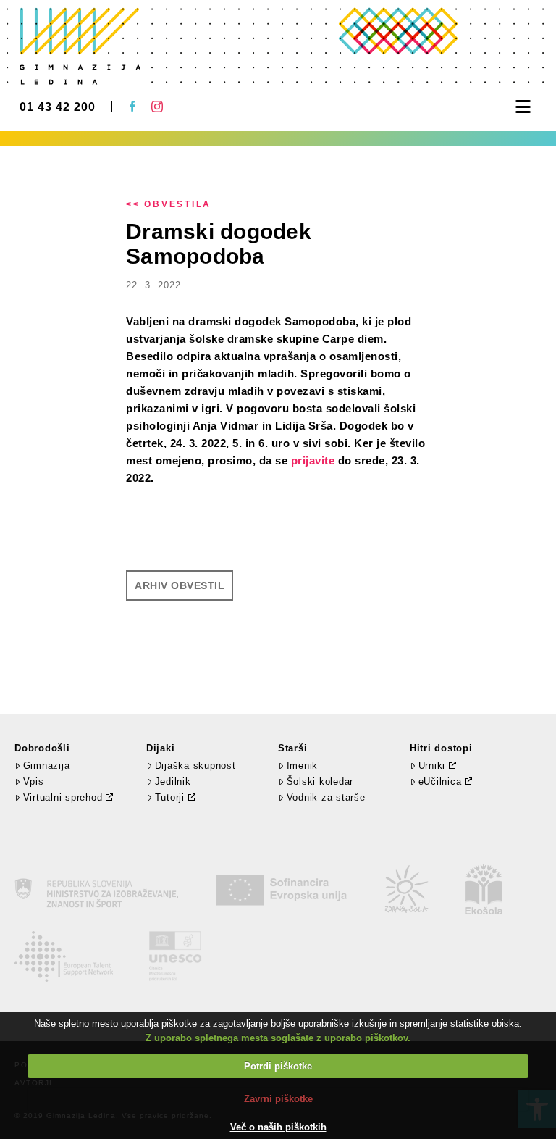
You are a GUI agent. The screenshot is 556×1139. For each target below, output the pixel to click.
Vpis (33, 781)
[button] (523, 107)
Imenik (302, 765)
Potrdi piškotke (278, 1066)
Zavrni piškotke (278, 1098)
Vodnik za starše (326, 797)
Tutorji (170, 797)
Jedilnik (173, 781)
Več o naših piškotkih (278, 1127)
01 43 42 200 (58, 107)
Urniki (432, 765)
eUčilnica (440, 781)
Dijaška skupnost (195, 765)
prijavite (313, 460)
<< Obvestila (168, 204)
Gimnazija (46, 765)
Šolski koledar (320, 781)
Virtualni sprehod (63, 797)
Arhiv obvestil (179, 585)
